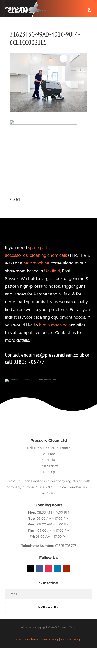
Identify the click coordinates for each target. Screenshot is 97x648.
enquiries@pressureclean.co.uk (53, 354)
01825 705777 (65, 546)
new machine (36, 263)
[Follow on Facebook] (39, 568)
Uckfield (52, 271)
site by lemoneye (71, 639)
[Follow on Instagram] (48, 568)
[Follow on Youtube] (66, 568)
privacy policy (49, 639)
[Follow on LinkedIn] (57, 568)
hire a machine (53, 325)
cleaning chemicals (48, 255)
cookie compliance (27, 639)
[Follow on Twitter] (30, 568)
